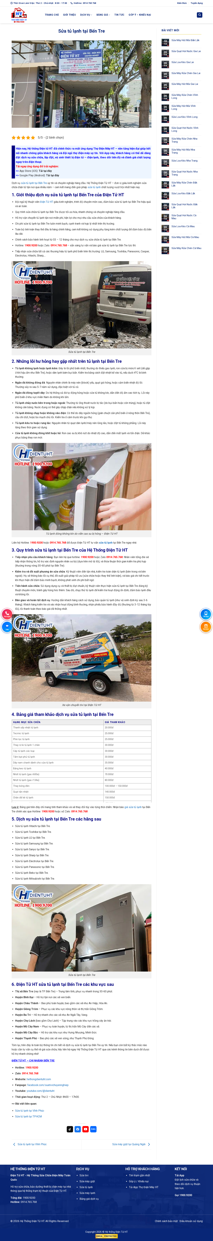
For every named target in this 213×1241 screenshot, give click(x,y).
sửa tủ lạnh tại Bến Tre (34, 183)
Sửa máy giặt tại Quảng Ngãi (129, 1144)
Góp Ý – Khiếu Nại (140, 14)
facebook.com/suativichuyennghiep (48, 1085)
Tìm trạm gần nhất (139, 1175)
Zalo (93, 1129)
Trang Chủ (52, 14)
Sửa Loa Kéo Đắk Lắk (183, 193)
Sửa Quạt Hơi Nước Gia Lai (186, 51)
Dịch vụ (85, 14)
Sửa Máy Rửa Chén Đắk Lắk (184, 184)
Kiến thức (182, 3)
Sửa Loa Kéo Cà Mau (183, 226)
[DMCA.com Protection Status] (106, 1236)
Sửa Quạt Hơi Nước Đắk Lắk (185, 206)
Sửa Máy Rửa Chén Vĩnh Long (185, 96)
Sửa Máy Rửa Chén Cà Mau (186, 248)
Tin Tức (119, 14)
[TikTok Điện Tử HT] (70, 1129)
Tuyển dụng (197, 3)
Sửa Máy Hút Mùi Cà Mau (185, 237)
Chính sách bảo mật (166, 1221)
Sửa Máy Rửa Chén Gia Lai (186, 73)
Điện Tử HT (46, 201)
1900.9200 (29, 1197)
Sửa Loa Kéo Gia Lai (183, 62)
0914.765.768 (29, 1202)
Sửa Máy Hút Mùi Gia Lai (185, 84)
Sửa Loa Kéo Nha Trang (185, 160)
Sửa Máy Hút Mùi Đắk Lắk (185, 40)
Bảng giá (102, 14)
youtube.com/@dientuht (40, 1090)
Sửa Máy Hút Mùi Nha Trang (183, 151)
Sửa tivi (84, 1175)
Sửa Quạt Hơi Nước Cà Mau (184, 217)
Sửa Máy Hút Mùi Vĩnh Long (184, 107)
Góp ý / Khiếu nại (139, 1181)
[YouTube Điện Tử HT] (85, 1129)
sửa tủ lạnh (94, 187)
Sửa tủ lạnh (86, 1187)
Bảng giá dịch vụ (89, 1198)
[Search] (199, 15)
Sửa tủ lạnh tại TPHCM (28, 1116)
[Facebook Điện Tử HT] (78, 1129)
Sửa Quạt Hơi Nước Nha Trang (185, 173)
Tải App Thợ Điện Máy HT (143, 1187)
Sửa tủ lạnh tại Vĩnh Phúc (29, 1110)
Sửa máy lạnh (87, 1193)
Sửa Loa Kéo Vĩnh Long (185, 116)
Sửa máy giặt (87, 1181)
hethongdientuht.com (39, 1079)
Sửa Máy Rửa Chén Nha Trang (184, 140)
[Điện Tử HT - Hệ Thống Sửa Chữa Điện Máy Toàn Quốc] (25, 15)
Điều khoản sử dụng (191, 1221)
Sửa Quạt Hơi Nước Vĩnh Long (185, 129)
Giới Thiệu (69, 14)
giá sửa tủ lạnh (133, 807)
